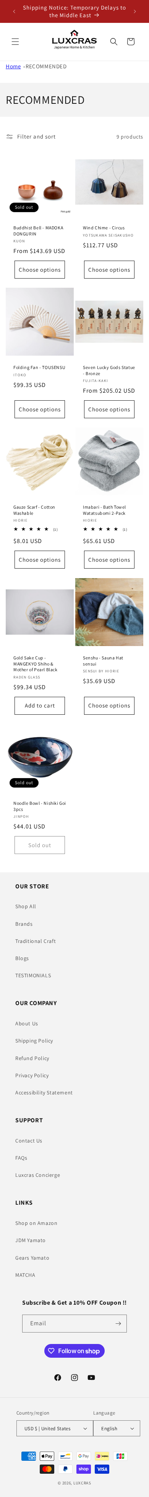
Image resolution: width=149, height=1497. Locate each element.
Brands (24, 923)
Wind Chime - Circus (104, 227)
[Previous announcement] (14, 11)
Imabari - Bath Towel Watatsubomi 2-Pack (104, 510)
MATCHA (25, 1274)
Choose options (40, 269)
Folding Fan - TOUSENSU (39, 367)
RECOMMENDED (46, 66)
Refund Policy (32, 1058)
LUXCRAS (82, 1483)
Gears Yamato (32, 1257)
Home (13, 66)
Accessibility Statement (44, 1092)
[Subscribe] (118, 1324)
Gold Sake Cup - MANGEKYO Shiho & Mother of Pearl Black (35, 663)
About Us (26, 1023)
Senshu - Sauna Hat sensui (103, 661)
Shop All (25, 906)
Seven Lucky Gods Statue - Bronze (109, 370)
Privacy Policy (32, 1075)
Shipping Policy (34, 1040)
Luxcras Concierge (37, 1174)
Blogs (22, 958)
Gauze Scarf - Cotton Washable (34, 510)
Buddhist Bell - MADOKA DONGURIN (38, 231)
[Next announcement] (134, 11)
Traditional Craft (35, 941)
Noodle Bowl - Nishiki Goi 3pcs (39, 806)
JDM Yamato (30, 1240)
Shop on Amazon (36, 1223)
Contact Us (28, 1140)
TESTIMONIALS (33, 975)
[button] (15, 41)
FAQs (21, 1157)
